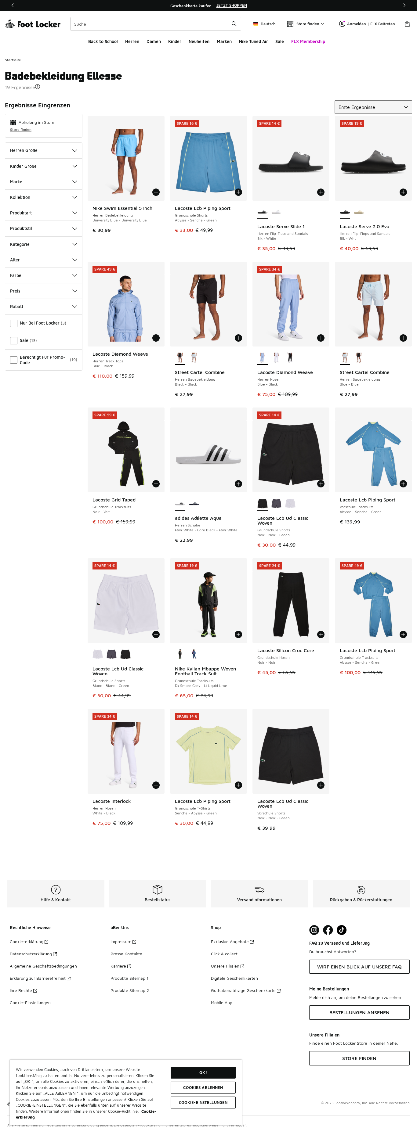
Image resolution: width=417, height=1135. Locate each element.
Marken (224, 41)
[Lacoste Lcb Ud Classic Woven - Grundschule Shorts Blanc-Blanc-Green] (290, 504)
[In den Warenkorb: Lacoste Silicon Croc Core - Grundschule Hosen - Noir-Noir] (321, 634)
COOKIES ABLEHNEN (203, 1087)
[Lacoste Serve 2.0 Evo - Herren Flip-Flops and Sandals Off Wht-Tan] (359, 212)
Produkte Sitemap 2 (130, 990)
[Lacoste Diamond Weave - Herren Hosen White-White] (276, 358)
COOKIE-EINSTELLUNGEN (203, 1102)
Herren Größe (24, 150)
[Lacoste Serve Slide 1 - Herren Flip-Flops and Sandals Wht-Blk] (276, 212)
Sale (279, 41)
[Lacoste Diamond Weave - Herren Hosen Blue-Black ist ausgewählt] (262, 358)
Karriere (118, 965)
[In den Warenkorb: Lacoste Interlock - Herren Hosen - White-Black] (156, 785)
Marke (16, 181)
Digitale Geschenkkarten (234, 978)
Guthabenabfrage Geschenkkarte (243, 990)
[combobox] (156, 24)
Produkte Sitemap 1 (129, 978)
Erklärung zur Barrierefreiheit (38, 978)
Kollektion (20, 197)
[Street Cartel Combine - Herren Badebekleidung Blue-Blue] (194, 358)
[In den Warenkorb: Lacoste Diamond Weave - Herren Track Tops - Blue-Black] (156, 338)
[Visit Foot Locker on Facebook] (328, 930)
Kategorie (20, 244)
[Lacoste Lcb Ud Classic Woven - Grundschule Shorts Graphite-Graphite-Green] (276, 504)
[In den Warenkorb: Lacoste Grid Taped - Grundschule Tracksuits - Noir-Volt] (156, 483)
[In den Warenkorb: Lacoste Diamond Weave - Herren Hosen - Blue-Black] (321, 338)
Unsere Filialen (225, 965)
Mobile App (221, 1002)
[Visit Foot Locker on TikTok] (342, 930)
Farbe (15, 275)
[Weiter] (404, 5)
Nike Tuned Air (253, 41)
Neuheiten (199, 41)
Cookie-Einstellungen (30, 1002)
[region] (208, 5)
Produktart (21, 212)
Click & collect (224, 953)
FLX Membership (308, 41)
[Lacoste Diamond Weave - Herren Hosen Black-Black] (290, 358)
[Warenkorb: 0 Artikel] (407, 24)
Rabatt (16, 306)
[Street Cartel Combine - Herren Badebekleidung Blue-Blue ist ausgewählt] (345, 358)
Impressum (121, 941)
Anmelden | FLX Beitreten (371, 23)
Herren (132, 41)
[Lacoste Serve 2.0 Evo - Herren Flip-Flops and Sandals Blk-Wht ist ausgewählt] (345, 212)
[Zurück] (13, 5)
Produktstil (21, 228)
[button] (37, 86)
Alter (15, 259)
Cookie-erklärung (26, 941)
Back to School (103, 41)
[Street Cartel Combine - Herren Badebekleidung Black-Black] (359, 358)
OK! (203, 1072)
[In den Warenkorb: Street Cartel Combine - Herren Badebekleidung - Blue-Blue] (403, 338)
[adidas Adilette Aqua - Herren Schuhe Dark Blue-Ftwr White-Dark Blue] (194, 504)
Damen (154, 41)
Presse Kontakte (126, 953)
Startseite (13, 60)
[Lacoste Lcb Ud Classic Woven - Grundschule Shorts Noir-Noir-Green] (125, 654)
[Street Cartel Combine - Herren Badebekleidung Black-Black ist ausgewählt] (180, 358)
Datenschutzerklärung (31, 953)
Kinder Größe (23, 166)
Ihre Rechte (21, 990)
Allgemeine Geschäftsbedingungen (43, 965)
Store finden (20, 129)
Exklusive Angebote (230, 941)
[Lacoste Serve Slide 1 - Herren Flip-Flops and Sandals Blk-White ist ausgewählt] (262, 212)
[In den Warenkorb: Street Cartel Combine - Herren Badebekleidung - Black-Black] (238, 338)
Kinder (174, 41)
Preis (15, 290)
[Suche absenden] (234, 24)
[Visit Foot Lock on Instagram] (314, 930)
